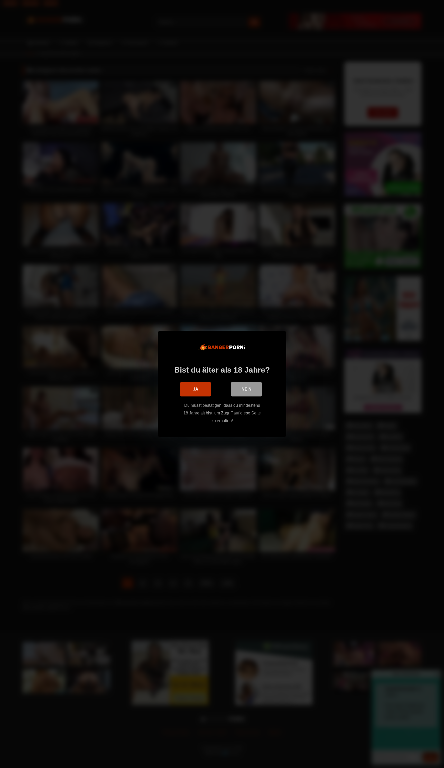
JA (195, 389)
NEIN (247, 389)
